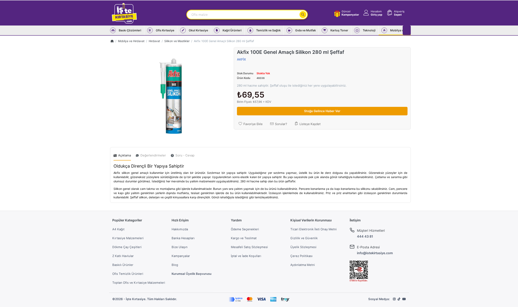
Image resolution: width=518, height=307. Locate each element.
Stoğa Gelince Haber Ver (322, 111)
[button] (372, 13)
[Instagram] (394, 299)
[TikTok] (399, 299)
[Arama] (302, 14)
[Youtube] (404, 299)
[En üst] (112, 41)
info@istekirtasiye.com (375, 253)
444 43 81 (365, 236)
